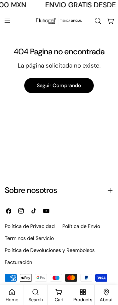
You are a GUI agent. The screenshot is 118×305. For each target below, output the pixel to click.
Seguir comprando (59, 85)
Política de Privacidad (30, 226)
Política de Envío (81, 226)
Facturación (18, 262)
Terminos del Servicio (29, 238)
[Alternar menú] (7, 21)
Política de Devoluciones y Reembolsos (50, 250)
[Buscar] (98, 21)
